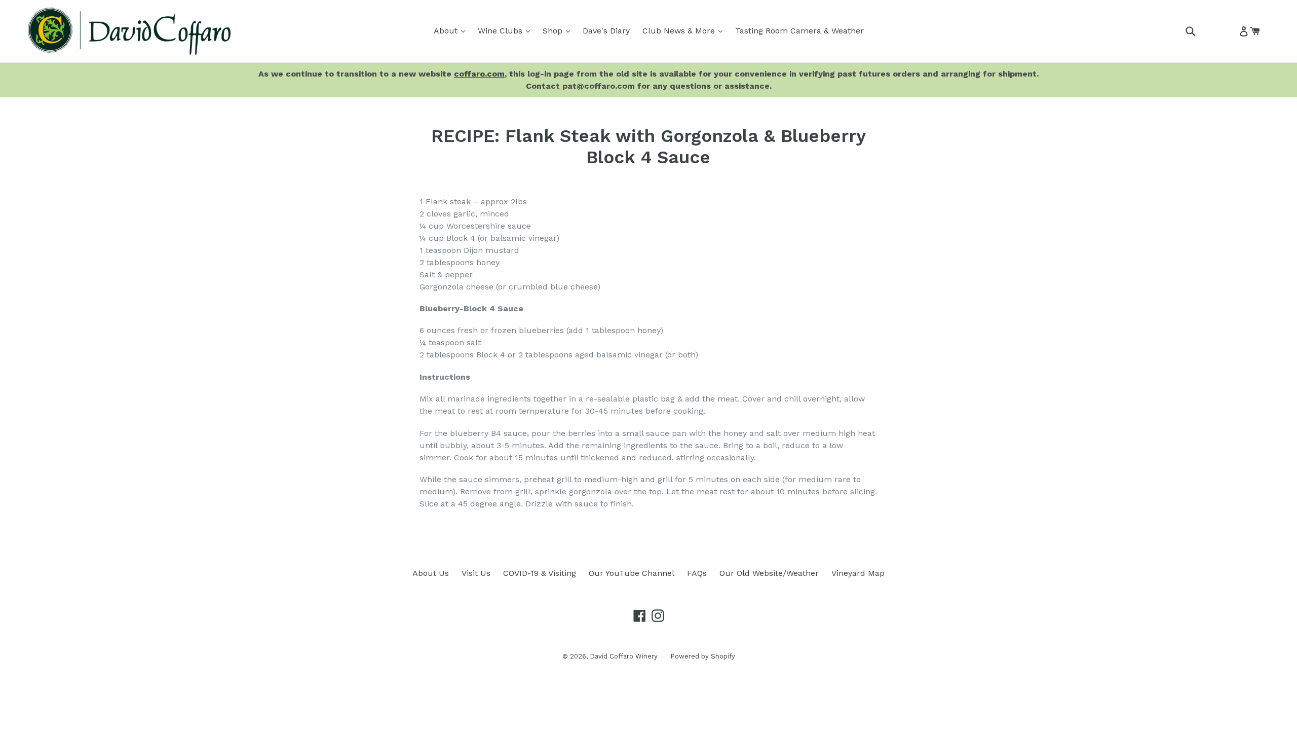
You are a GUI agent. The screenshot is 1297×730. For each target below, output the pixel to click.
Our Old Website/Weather (769, 573)
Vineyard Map (858, 573)
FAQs (697, 573)
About (452, 30)
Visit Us (476, 573)
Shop (559, 30)
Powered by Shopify (702, 656)
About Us (430, 573)
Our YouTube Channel (631, 573)
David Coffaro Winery (624, 656)
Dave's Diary (606, 30)
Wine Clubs (506, 30)
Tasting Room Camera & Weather (799, 30)
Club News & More (685, 30)
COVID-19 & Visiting (539, 573)
